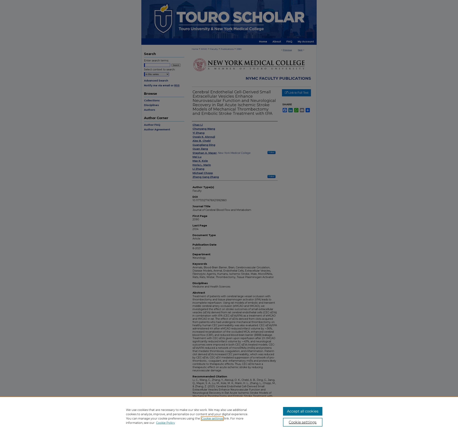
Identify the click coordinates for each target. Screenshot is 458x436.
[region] (229, 416)
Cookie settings (212, 418)
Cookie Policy (165, 423)
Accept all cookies (302, 411)
